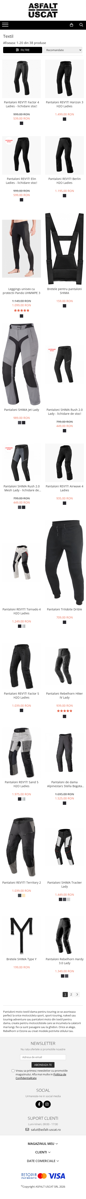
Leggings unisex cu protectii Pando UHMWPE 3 (21, 291)
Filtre (24, 50)
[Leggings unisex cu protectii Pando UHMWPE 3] (21, 249)
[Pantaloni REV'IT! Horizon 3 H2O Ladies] (64, 79)
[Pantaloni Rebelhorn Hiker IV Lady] (64, 666)
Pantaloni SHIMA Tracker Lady (64, 884)
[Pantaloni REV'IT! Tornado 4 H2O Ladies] (21, 562)
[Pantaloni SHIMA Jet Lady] (21, 364)
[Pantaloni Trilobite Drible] (64, 562)
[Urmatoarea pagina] (77, 994)
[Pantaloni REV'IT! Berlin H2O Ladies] (64, 155)
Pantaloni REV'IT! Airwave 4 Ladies (64, 488)
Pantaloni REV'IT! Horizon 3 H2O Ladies (64, 104)
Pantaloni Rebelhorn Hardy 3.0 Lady (64, 961)
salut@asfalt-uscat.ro (45, 1129)
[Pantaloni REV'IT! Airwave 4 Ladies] (64, 463)
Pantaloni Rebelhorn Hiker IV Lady (64, 695)
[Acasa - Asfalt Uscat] (43, 10)
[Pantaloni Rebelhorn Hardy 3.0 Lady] (64, 935)
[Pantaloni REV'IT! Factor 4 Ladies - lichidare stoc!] (21, 79)
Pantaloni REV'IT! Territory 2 (21, 882)
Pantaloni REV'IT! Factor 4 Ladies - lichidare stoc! (21, 104)
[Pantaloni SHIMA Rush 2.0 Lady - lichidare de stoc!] (64, 364)
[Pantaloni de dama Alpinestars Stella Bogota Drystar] (64, 752)
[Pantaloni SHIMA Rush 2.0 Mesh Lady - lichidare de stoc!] (21, 463)
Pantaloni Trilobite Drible (64, 609)
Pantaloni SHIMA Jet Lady (21, 410)
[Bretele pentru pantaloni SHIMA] (64, 249)
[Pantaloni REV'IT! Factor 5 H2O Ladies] (21, 666)
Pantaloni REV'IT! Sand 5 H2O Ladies (21, 784)
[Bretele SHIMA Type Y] (21, 935)
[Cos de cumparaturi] (71, 25)
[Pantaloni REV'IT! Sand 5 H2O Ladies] (21, 752)
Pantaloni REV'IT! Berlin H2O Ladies (64, 181)
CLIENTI (41, 1152)
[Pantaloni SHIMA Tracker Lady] (64, 847)
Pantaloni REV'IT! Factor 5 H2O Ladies (21, 695)
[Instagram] (47, 1104)
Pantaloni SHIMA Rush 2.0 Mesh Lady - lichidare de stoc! (22, 488)
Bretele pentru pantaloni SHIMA (64, 291)
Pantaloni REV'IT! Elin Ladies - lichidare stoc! (21, 181)
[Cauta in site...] (81, 25)
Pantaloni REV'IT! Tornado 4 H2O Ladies (22, 611)
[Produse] (5, 26)
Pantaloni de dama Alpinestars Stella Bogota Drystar (64, 784)
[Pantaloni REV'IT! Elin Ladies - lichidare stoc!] (21, 155)
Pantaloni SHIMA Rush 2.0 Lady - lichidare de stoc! (65, 412)
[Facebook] (39, 1104)
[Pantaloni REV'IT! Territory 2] (21, 847)
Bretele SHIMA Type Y (21, 959)
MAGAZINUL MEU (41, 1144)
